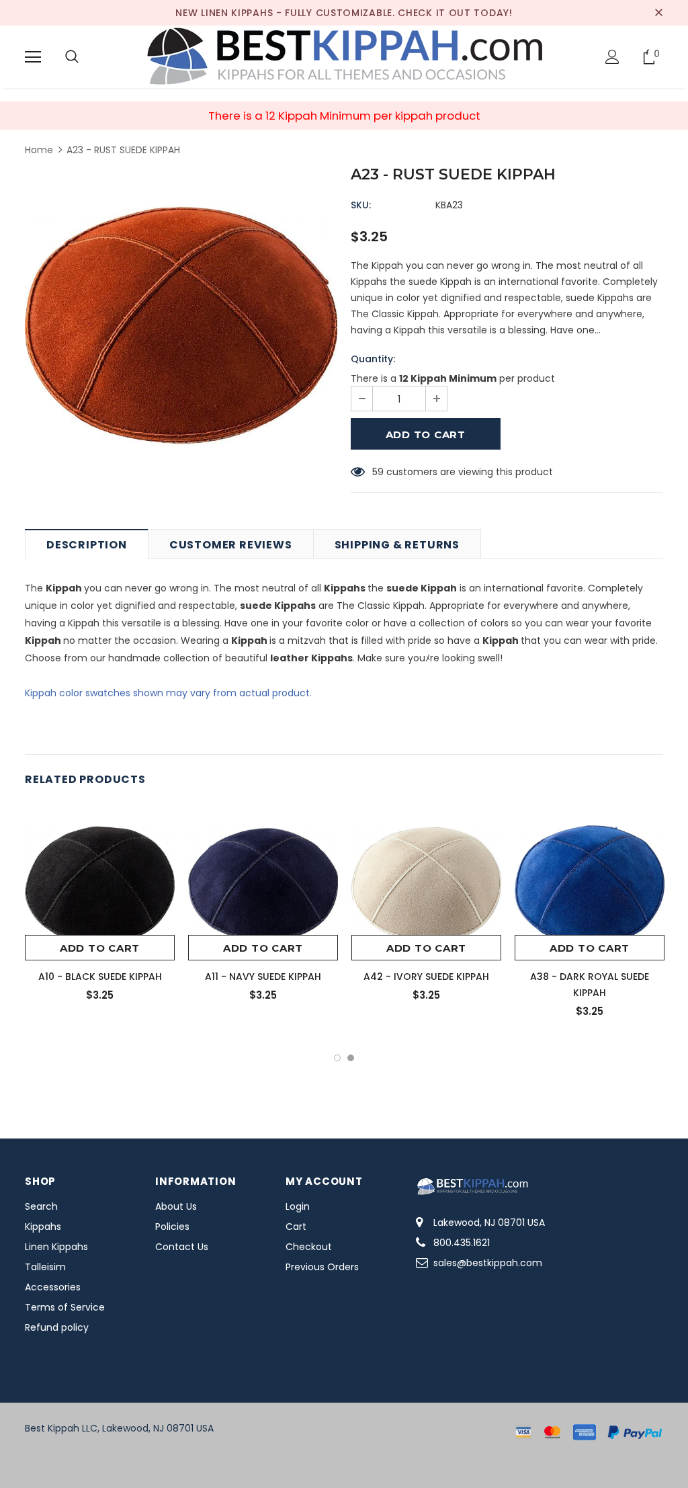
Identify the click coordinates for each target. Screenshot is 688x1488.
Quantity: (373, 359)
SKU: (361, 205)
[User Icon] (612, 57)
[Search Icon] (72, 57)
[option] (181, 325)
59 (378, 472)
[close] (658, 12)
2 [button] (350, 1058)
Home (39, 150)
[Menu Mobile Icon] (33, 57)
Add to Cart (100, 948)
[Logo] (344, 56)
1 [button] (337, 1058)
